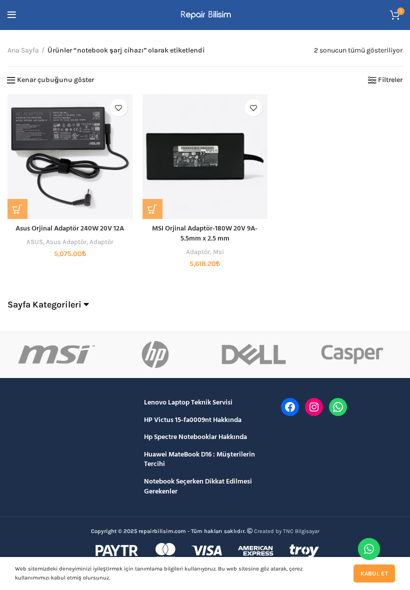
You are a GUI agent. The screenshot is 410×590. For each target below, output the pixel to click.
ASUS (34, 242)
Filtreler (390, 80)
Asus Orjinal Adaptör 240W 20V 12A (70, 228)
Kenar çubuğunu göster (55, 80)
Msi (218, 252)
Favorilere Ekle (119, 107)
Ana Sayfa (23, 50)
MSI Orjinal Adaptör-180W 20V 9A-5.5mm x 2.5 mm (205, 233)
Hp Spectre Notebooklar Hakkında (195, 437)
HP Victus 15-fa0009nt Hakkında (193, 421)
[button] (18, 209)
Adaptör (102, 242)
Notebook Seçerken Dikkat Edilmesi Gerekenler (198, 486)
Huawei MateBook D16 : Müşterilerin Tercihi (199, 460)
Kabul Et (374, 573)
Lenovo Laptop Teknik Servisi (188, 403)
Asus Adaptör (66, 242)
